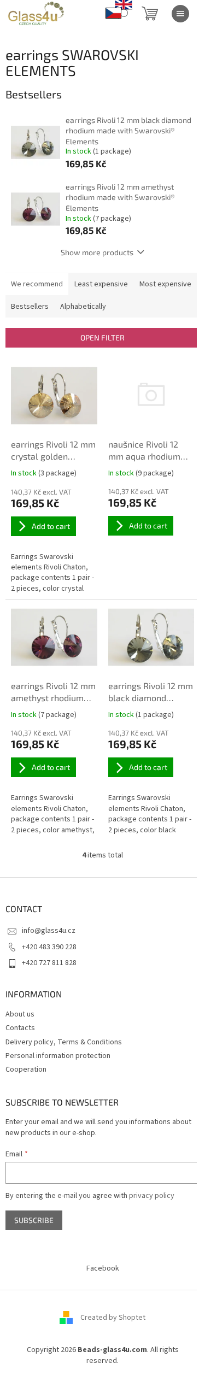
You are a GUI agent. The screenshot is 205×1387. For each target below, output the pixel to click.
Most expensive (165, 284)
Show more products (97, 252)
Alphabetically (83, 306)
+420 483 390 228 (49, 947)
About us (19, 1014)
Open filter (102, 337)
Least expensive (101, 284)
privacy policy (151, 1195)
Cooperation (25, 1069)
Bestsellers (30, 306)
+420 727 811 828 (49, 962)
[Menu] (180, 14)
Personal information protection (57, 1055)
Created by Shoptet (112, 1317)
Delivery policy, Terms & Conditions (63, 1042)
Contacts (20, 1027)
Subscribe (34, 1220)
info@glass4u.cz (48, 930)
